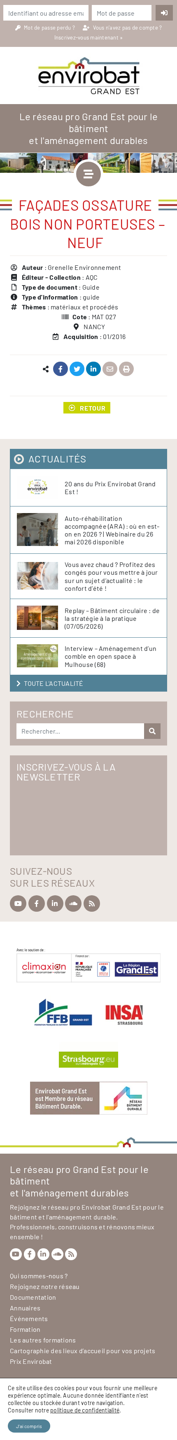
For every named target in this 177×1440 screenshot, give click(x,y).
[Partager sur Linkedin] (93, 369)
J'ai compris (29, 1426)
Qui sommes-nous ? (39, 1276)
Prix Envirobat (31, 1361)
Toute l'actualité (53, 683)
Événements (29, 1318)
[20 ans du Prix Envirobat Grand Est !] (41, 487)
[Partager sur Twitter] (77, 369)
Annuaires (25, 1308)
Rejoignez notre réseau (45, 1286)
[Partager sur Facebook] (60, 369)
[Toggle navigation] (88, 174)
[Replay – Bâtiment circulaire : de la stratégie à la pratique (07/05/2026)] (41, 618)
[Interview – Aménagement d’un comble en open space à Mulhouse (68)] (41, 656)
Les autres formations (43, 1340)
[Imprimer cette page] (126, 369)
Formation (25, 1329)
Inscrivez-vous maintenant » (88, 37)
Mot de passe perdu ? (50, 27)
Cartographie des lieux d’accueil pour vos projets (82, 1350)
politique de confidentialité (84, 1410)
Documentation (33, 1297)
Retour (93, 407)
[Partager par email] (110, 369)
